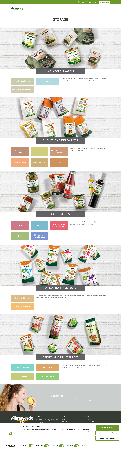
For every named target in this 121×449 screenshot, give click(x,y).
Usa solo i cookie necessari (107, 438)
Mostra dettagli (86, 445)
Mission (64, 419)
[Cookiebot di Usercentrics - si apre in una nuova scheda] (10, 446)
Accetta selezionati (107, 433)
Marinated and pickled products (39, 236)
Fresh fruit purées (48, 376)
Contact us (105, 2)
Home (54, 23)
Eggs (47, 81)
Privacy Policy (91, 421)
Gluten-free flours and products (58, 152)
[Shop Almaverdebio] (79, 2)
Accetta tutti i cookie (107, 427)
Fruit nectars (47, 368)
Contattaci (57, 396)
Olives (20, 236)
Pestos (39, 225)
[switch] (46, 445)
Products (60, 23)
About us (64, 421)
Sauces (20, 225)
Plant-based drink (23, 368)
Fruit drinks (23, 376)
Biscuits (58, 162)
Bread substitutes (39, 162)
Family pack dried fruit (22, 307)
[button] (109, 9)
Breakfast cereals (20, 162)
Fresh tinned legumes (22, 81)
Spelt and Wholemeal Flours (20, 152)
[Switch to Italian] (12, 2)
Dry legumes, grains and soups (22, 90)
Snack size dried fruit (22, 298)
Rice (39, 152)
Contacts (90, 419)
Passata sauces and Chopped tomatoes (59, 225)
